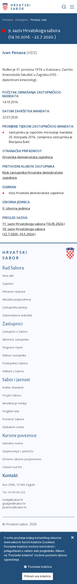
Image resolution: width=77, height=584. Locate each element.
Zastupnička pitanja (14, 307)
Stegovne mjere (12, 347)
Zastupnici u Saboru (15, 331)
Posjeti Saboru (11, 395)
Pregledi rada (10, 411)
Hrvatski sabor (21, 6)
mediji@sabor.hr (12, 500)
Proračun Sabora (13, 419)
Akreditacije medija (14, 403)
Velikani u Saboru (13, 371)
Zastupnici (21, 20)
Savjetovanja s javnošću (17, 451)
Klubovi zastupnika (14, 355)
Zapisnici (7, 283)
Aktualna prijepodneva (16, 299)
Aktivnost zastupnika (15, 339)
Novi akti (8, 276)
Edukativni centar (13, 427)
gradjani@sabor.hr (14, 503)
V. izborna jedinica (16, 208)
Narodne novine (12, 443)
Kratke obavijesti (13, 387)
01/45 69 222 (16, 492)
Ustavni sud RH (12, 467)
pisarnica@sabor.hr (14, 507)
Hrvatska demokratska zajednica (27, 157)
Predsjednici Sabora (15, 363)
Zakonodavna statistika (17, 315)
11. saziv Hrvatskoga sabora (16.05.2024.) (33, 224)
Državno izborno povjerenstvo (21, 459)
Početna (7, 20)
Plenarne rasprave (13, 291)
